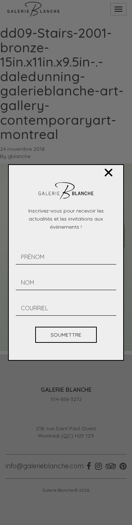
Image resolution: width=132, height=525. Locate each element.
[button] (108, 172)
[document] (66, 262)
